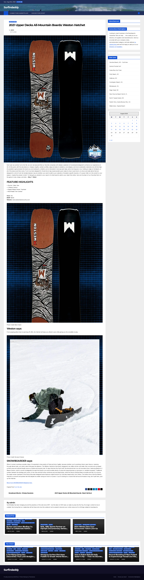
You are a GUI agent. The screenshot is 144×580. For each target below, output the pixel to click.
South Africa (58, 547)
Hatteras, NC (113, 78)
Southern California (128, 550)
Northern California (117, 548)
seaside (19, 548)
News (15, 548)
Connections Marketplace (19, 13)
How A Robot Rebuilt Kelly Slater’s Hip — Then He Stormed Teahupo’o (89, 556)
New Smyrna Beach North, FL (118, 94)
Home (115, 576)
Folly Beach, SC (114, 74)
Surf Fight (50, 550)
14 (128, 126)
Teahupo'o (82, 552)
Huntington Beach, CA (116, 82)
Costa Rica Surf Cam (115, 70)
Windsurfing (15, 524)
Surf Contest (59, 548)
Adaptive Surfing (79, 547)
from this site (18, 487)
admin (12, 30)
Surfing (8, 524)
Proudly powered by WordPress (11, 576)
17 (111, 129)
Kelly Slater (98, 547)
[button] (136, 13)
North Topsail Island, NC (116, 98)
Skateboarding (17, 520)
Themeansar (32, 576)
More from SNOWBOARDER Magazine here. (19, 482)
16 (136, 126)
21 (128, 129)
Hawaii (125, 547)
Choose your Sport (38, 13)
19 (120, 129)
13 (124, 126)
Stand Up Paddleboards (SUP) (27, 522)
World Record (44, 552)
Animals (9, 547)
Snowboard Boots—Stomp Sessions (21, 493)
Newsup (25, 576)
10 (111, 126)
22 (132, 129)
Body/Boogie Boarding (17, 547)
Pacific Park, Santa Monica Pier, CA (119, 102)
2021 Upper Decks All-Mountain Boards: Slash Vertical (73, 493)
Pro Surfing (88, 548)
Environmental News (28, 547)
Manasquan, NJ (114, 86)
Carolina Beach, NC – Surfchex (118, 62)
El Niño (110, 547)
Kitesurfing (9, 520)
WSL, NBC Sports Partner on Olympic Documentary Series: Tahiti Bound (53, 528)
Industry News (12, 21)
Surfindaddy (11, 7)
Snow (23, 520)
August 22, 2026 (12, 559)
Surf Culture (44, 550)
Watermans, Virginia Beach (117, 106)
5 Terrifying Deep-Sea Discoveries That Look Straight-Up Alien (20, 556)
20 (124, 129)
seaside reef (25, 548)
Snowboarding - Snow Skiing (13, 522)
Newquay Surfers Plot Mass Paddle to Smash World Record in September (54, 556)
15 (132, 126)
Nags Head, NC (113, 90)
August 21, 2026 (46, 559)
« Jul (110, 140)
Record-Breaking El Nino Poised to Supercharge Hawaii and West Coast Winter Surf (123, 556)
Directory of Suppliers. (115, 46)
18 (115, 129)
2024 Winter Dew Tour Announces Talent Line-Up (86, 528)
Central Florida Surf (115, 66)
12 (119, 126)
